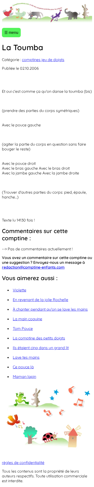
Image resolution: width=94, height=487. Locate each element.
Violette (19, 290)
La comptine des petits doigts (39, 338)
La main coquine (27, 318)
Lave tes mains (26, 357)
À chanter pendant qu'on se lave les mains (50, 309)
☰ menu (11, 33)
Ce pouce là (23, 366)
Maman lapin (24, 376)
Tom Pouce (23, 328)
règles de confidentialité (23, 462)
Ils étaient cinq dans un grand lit (41, 347)
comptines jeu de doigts (43, 59)
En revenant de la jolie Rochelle (40, 299)
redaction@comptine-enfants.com (33, 267)
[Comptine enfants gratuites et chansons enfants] (47, 13)
